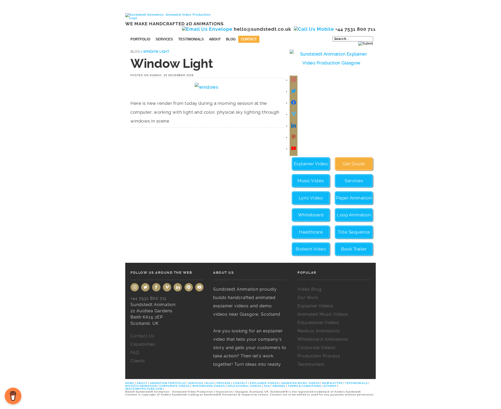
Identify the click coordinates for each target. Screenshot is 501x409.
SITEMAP (330, 385)
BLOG (210, 383)
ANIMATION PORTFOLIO (168, 383)
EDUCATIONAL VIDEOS (244, 385)
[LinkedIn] (178, 287)
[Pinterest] (188, 287)
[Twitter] (294, 91)
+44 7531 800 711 (148, 298)
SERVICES (196, 383)
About (215, 39)
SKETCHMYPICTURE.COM (144, 388)
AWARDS (279, 385)
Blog (231, 39)
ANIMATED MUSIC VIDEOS (300, 383)
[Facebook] (294, 103)
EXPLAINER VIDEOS (264, 383)
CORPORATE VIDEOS (174, 385)
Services (164, 39)
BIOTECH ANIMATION (141, 385)
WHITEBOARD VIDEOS (209, 385)
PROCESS (223, 383)
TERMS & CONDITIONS (304, 385)
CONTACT (240, 383)
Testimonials (191, 39)
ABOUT (142, 383)
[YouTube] (199, 287)
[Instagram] (294, 80)
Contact (249, 39)
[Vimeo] (167, 287)
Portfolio (140, 39)
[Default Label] (294, 114)
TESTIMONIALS (356, 383)
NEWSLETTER (332, 383)
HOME (130, 383)
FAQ (267, 385)
